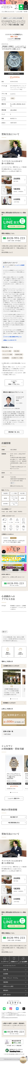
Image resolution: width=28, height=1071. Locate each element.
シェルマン (13, 93)
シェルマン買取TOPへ (14, 798)
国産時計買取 (19, 354)
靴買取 (5, 498)
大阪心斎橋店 (13, 110)
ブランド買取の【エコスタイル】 (8, 11)
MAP (13, 483)
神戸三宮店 (7, 734)
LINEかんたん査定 (8, 986)
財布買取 (5, 503)
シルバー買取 (14, 503)
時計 (13, 98)
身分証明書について (7, 252)
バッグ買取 (14, 493)
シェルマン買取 (19, 11)
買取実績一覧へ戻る (14, 432)
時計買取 (25, 11)
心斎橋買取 (6, 357)
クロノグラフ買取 (7, 354)
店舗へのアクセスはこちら (16, 485)
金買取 (22, 498)
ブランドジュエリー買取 (14, 498)
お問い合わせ (7, 994)
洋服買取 (5, 493)
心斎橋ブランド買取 (17, 357)
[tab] (10, 698)
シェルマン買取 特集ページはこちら (14, 382)
